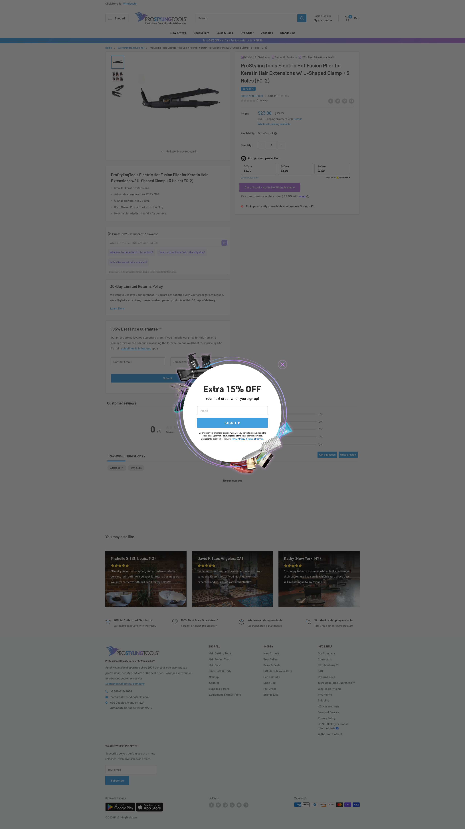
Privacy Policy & (239, 439)
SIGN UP (232, 422)
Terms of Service (255, 439)
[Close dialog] (282, 364)
